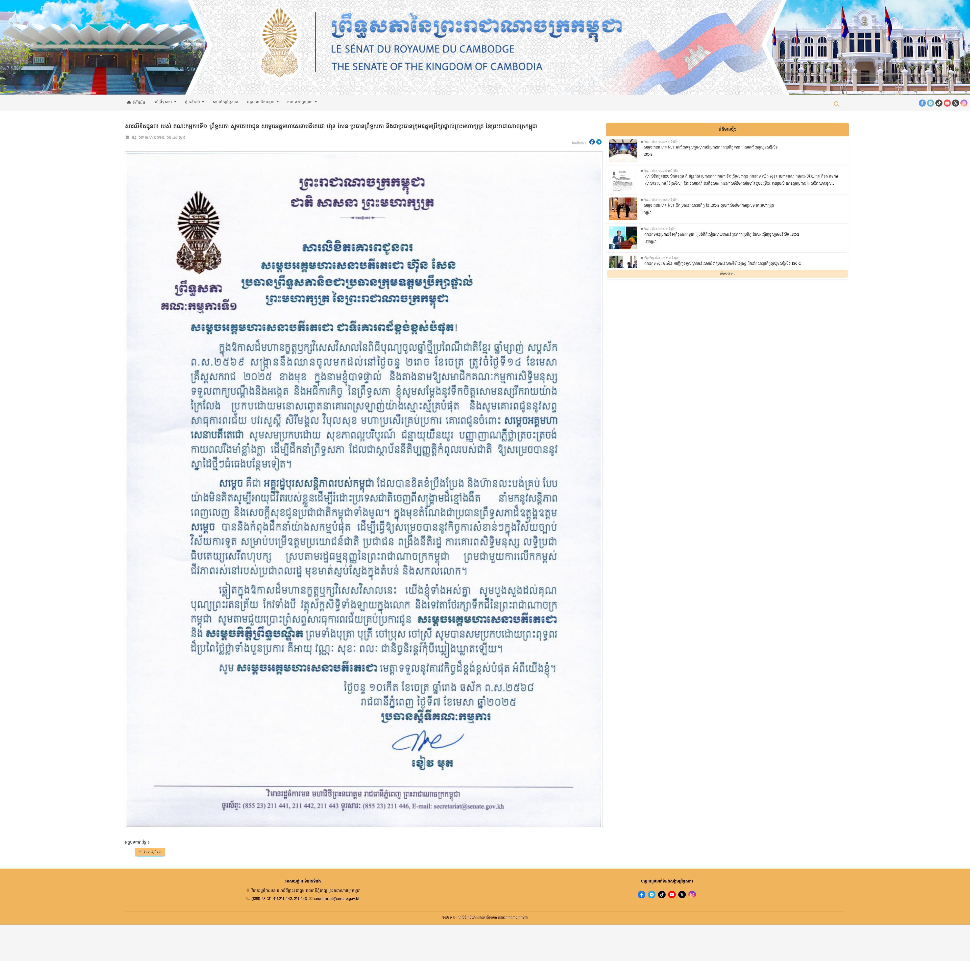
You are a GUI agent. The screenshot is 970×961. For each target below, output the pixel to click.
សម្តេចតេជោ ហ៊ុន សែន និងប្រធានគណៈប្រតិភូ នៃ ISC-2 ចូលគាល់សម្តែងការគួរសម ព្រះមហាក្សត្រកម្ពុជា (709, 209)
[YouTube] (947, 103)
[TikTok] (938, 103)
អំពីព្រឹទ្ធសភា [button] (163, 102)
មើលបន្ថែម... (727, 274)
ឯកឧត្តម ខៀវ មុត (150, 851)
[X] (682, 894)
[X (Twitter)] (955, 103)
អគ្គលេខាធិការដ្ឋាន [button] (261, 102)
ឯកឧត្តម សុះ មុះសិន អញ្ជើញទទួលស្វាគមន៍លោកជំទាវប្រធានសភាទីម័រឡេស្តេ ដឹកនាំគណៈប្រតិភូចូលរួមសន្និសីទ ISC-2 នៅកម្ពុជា (722, 267)
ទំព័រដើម (138, 103)
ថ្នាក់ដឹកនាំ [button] (193, 102)
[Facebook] (922, 103)
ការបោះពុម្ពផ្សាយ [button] (300, 102)
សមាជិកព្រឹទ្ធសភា (225, 102)
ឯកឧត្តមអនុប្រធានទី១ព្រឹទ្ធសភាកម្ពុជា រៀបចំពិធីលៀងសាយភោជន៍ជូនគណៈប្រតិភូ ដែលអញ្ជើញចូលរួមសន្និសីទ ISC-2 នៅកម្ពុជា (721, 238)
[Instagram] (963, 103)
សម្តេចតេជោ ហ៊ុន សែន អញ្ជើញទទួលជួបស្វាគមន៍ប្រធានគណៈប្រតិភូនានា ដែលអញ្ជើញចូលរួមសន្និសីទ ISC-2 (711, 151)
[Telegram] (930, 103)
